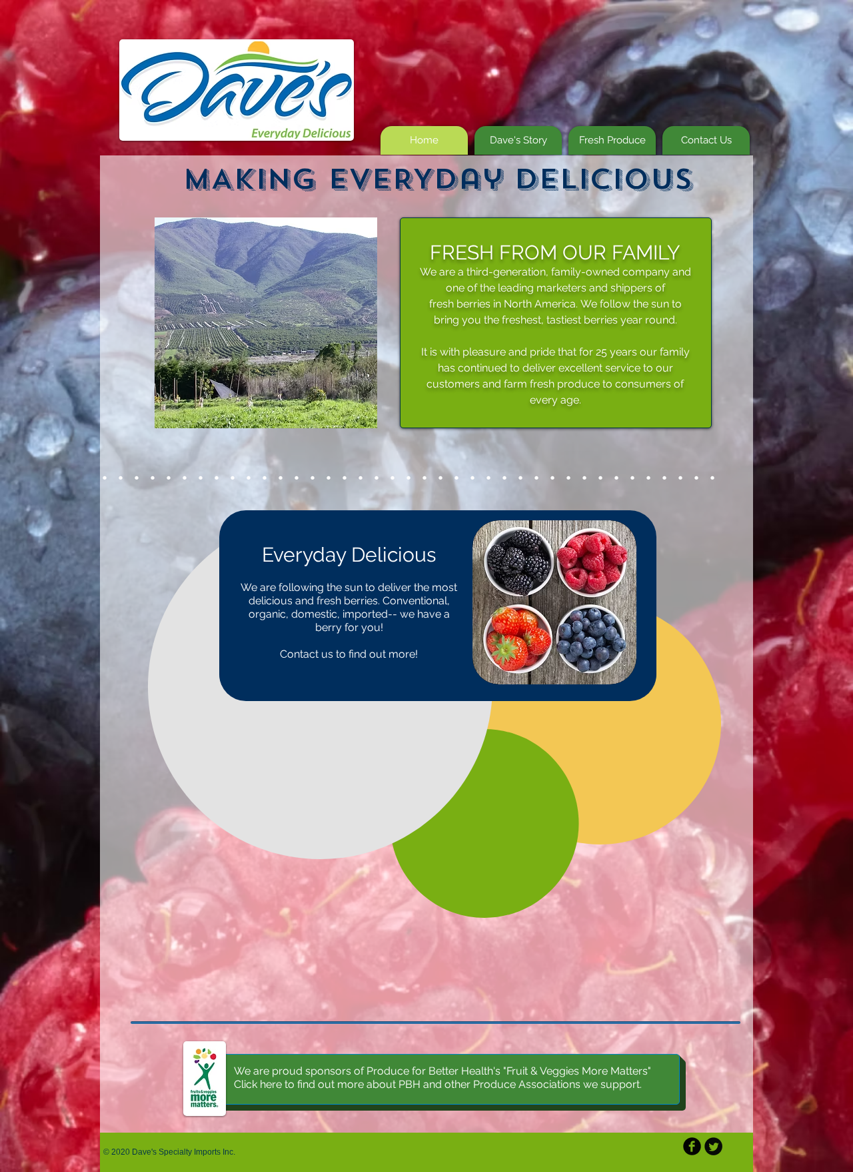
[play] (357, 408)
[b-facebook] (692, 1146)
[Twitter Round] (713, 1146)
